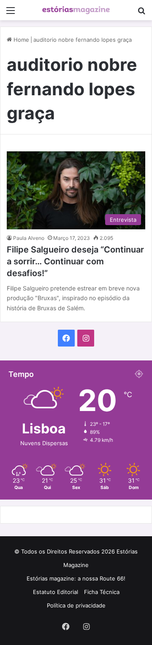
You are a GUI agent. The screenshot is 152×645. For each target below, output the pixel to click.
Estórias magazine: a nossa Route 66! (76, 578)
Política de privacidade (76, 605)
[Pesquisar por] (141, 13)
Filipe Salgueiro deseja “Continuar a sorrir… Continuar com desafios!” (75, 261)
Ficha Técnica (101, 592)
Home (20, 39)
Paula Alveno (28, 238)
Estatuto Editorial (55, 592)
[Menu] (10, 13)
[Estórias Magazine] (76, 10)
